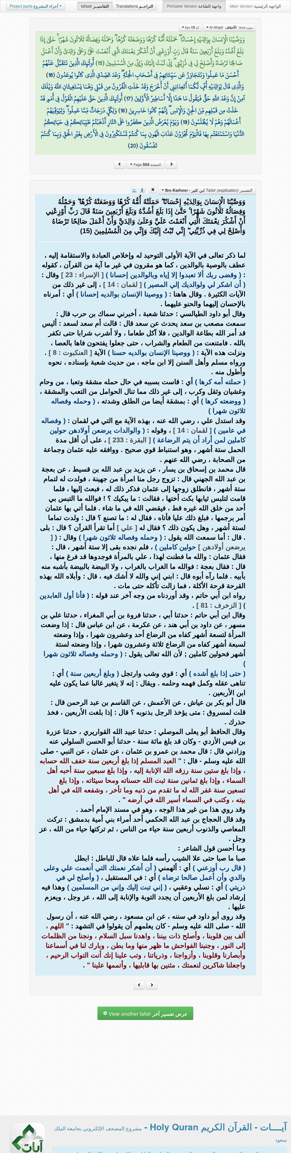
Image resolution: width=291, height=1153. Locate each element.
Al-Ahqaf (231, 27)
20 (133, 145)
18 (122, 110)
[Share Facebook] (142, 189)
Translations (134, 6)
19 (185, 122)
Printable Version (194, 6)
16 (50, 75)
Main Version (255, 6)
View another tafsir (147, 1013)
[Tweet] (134, 189)
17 (128, 98)
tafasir (95, 6)
